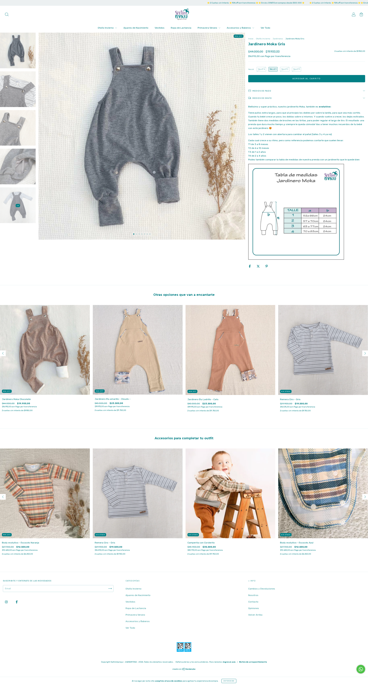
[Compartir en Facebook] (250, 266)
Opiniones (253, 608)
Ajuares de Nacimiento (135, 27)
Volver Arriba (255, 614)
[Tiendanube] (184, 669)
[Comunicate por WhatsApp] (360, 669)
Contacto (253, 601)
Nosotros (253, 595)
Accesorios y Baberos (239, 27)
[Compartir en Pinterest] (266, 266)
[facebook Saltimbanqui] (16, 602)
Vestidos (159, 27)
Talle (251, 69)
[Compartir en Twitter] (258, 266)
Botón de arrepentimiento (253, 662)
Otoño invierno (263, 39)
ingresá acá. (229, 662)
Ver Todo (265, 27)
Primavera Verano (208, 27)
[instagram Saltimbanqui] (6, 602)
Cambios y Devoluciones (261, 588)
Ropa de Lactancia (181, 27)
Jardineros (278, 39)
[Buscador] (7, 15)
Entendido (228, 681)
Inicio (250, 39)
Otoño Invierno (106, 27)
